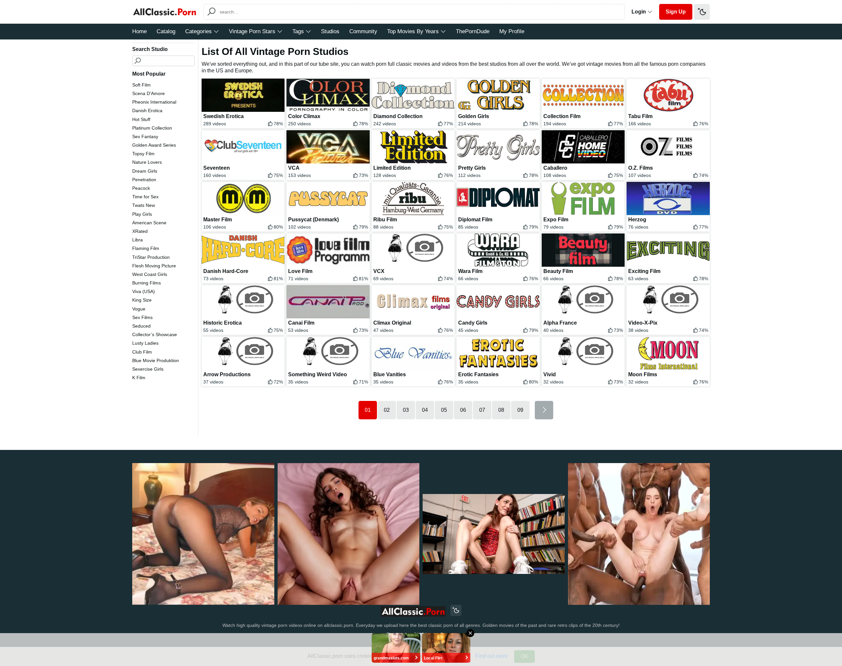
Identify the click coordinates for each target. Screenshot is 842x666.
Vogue (138, 308)
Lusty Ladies (145, 343)
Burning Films (146, 282)
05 (444, 410)
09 (520, 410)
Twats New (143, 205)
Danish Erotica (147, 110)
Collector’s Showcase (154, 334)
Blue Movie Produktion (155, 360)
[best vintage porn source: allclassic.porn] (413, 611)
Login (639, 11)
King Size (142, 300)
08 (501, 410)
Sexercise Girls (147, 369)
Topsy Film (143, 153)
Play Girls (142, 214)
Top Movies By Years (413, 31)
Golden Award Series (154, 145)
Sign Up (676, 11)
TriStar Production (151, 257)
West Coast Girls (149, 274)
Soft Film (141, 84)
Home (139, 31)
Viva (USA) (143, 291)
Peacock (141, 188)
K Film (138, 377)
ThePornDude (472, 31)
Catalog (166, 31)
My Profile (511, 31)
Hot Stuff (141, 119)
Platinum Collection (152, 128)
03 (406, 410)
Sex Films (142, 317)
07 (482, 410)
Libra (137, 239)
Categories (198, 31)
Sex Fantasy (145, 136)
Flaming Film (145, 248)
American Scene (149, 222)
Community (363, 31)
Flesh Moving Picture (154, 265)
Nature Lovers (147, 162)
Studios (330, 31)
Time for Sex (145, 196)
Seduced (141, 326)
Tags (298, 31)
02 (387, 410)
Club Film (142, 352)
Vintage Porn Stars (252, 31)
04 (425, 410)
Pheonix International (154, 102)
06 (463, 410)
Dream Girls (144, 171)
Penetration (144, 179)
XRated (140, 231)
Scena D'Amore (148, 93)
